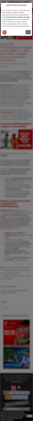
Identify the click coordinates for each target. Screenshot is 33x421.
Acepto (29, 416)
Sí (28, 32)
